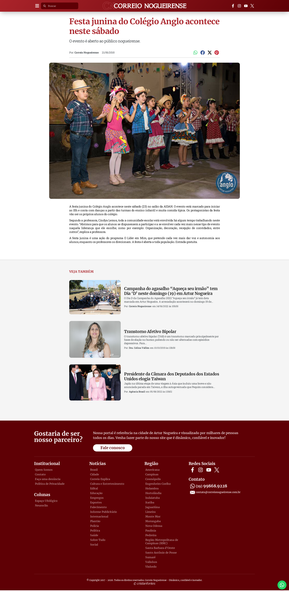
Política (95, 530)
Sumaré (150, 557)
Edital (94, 488)
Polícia (94, 526)
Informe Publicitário (103, 511)
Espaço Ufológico (46, 500)
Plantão (95, 521)
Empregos (97, 497)
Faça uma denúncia (47, 479)
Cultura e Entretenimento (107, 483)
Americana (152, 469)
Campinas (151, 474)
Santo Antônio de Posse (161, 552)
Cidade (94, 474)
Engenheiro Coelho (158, 483)
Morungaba (153, 521)
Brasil (94, 469)
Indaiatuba (152, 497)
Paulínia (150, 530)
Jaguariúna (152, 507)
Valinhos (151, 562)
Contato (40, 474)
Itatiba (149, 502)
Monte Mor (152, 516)
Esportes (96, 502)
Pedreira (150, 535)
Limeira (150, 511)
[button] (37, 6)
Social (94, 544)
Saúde (94, 535)
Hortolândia (153, 493)
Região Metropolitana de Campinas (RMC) (161, 541)
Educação (96, 493)
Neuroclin (41, 505)
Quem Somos (44, 469)
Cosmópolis (153, 479)
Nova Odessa (153, 526)
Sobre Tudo (97, 540)
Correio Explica (100, 479)
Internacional (99, 516)
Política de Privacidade (50, 483)
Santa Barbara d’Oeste (160, 548)
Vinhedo (151, 566)
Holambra (152, 488)
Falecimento (98, 507)
